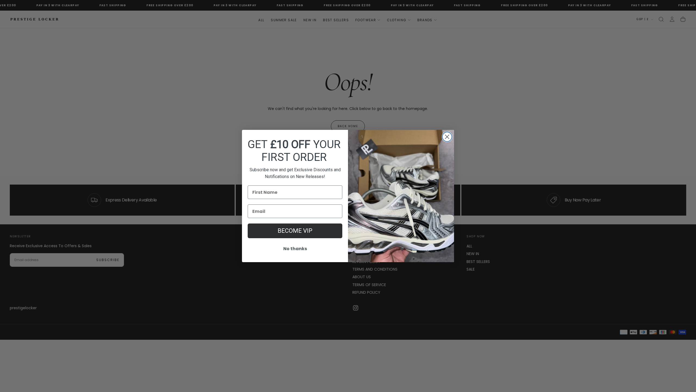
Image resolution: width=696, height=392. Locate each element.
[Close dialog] (447, 137)
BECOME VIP (295, 230)
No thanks (295, 249)
